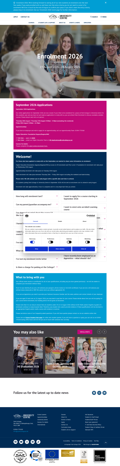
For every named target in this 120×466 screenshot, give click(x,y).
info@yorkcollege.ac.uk (20, 431)
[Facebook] (15, 442)
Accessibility (66, 441)
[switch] (50, 242)
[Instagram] (27, 442)
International (41, 425)
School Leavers (41, 414)
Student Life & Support (46, 23)
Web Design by (87, 444)
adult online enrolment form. (38, 146)
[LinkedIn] (33, 442)
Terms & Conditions (77, 441)
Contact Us (25, 17)
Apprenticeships (42, 417)
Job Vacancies (89, 414)
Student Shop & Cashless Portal (94, 427)
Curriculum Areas (66, 427)
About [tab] (84, 221)
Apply (15, 17)
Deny (36, 249)
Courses (31, 23)
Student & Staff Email (92, 417)
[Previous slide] (104, 332)
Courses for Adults (42, 422)
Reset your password (91, 422)
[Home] (60, 17)
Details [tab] (60, 221)
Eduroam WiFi (89, 430)
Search (95, 17)
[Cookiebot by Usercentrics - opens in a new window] (88, 216)
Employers (87, 23)
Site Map (96, 441)
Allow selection (60, 249)
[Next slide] (99, 332)
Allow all (83, 249)
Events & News (74, 23)
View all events (85, 332)
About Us (62, 23)
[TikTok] (38, 442)
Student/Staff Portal (91, 420)
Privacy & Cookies (87, 441)
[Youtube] (21, 442)
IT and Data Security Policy (93, 425)
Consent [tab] (35, 221)
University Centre (42, 420)
